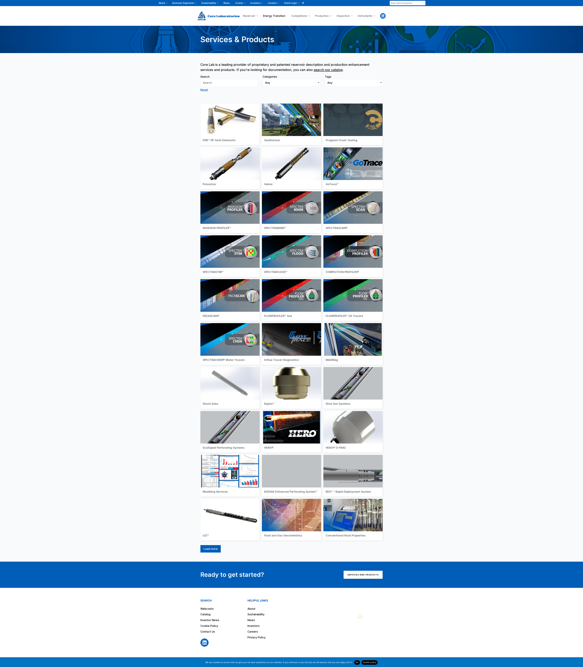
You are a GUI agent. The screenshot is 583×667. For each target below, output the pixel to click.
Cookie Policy (209, 625)
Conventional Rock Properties (353, 520)
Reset (204, 89)
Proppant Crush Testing (353, 124)
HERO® (291, 432)
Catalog (205, 614)
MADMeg (353, 344)
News (226, 3)
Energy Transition (274, 15)
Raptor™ (291, 388)
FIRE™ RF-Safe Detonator (230, 124)
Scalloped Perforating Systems (230, 432)
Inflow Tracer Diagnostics (291, 344)
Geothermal (291, 124)
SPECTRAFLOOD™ (291, 256)
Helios (291, 168)
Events (239, 3)
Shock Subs (230, 388)
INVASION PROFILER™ (230, 212)
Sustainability (208, 3)
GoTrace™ (353, 168)
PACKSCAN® (230, 300)
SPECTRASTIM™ (230, 256)
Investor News (209, 620)
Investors (255, 3)
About (162, 3)
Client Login (290, 3)
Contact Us (207, 631)
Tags (328, 76)
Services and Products (363, 574)
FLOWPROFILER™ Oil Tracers (353, 300)
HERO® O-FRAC (353, 432)
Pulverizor (230, 168)
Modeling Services (230, 476)
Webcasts (207, 608)
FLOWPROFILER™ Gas (291, 300)
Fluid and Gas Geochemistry (291, 520)
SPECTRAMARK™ (291, 212)
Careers (272, 3)
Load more (211, 548)
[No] (579, 662)
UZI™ (230, 520)
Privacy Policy (256, 637)
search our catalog (328, 70)
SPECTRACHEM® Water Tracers (230, 344)
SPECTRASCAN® (353, 212)
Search (205, 76)
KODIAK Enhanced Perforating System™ (291, 476)
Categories (270, 76)
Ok (357, 662)
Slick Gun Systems (353, 388)
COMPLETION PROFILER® (353, 256)
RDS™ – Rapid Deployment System (353, 476)
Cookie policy (369, 662)
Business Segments (183, 3)
